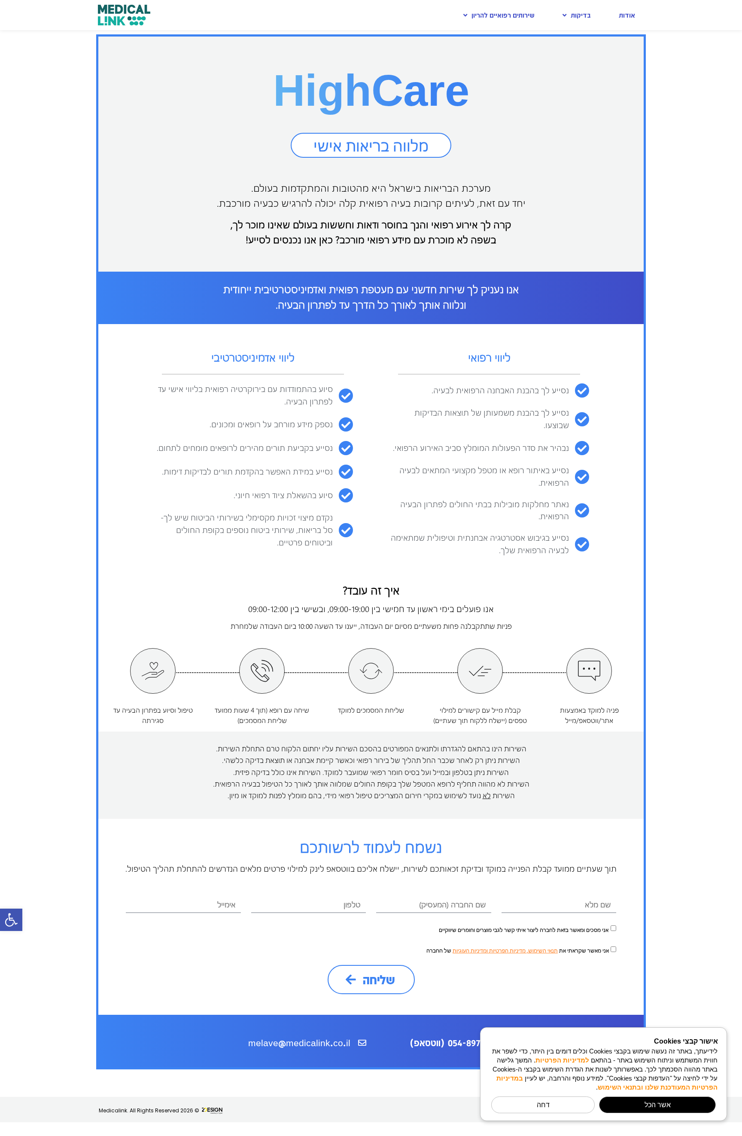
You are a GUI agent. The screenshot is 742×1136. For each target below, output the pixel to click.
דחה (543, 1104)
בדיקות (581, 15)
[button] (11, 920)
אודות (627, 15)
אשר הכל (658, 1104)
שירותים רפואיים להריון (503, 15)
